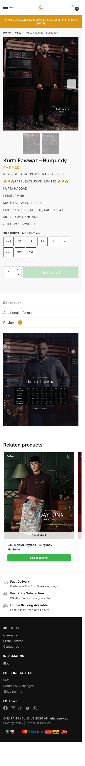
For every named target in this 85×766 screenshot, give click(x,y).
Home (7, 32)
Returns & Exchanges (18, 686)
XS (20, 241)
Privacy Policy (13, 723)
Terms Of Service (38, 723)
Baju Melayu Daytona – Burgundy (29, 545)
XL (65, 241)
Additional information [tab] (20, 313)
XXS (8, 241)
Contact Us (11, 646)
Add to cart (50, 272)
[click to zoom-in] (40, 84)
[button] (73, 8)
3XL (19, 252)
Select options (39, 557)
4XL (31, 252)
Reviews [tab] (12, 323)
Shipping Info (12, 691)
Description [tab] (12, 303)
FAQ (6, 680)
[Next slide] (71, 84)
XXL (8, 252)
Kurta (18, 32)
